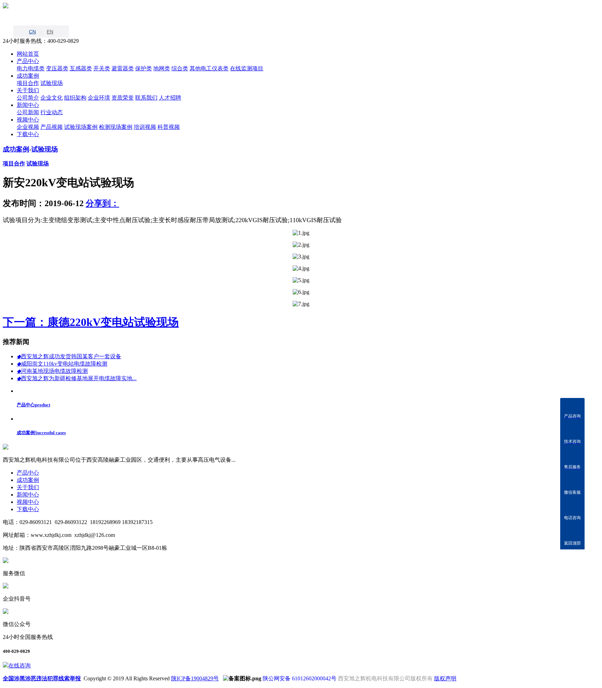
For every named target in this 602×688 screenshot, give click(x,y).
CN (32, 31)
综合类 (179, 68)
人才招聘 (170, 98)
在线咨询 (19, 666)
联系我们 (146, 98)
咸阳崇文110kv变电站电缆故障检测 (62, 364)
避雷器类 (122, 68)
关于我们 (28, 487)
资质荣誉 (122, 98)
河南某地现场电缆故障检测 (52, 371)
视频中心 (28, 502)
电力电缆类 (31, 68)
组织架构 (75, 98)
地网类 (161, 68)
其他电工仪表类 (209, 68)
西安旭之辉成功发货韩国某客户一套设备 (69, 356)
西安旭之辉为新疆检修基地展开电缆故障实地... (77, 378)
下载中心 (28, 509)
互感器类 (81, 68)
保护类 (143, 68)
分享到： (102, 203)
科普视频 (168, 127)
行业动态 (51, 112)
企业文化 (51, 98)
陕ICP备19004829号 (195, 678)
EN (50, 31)
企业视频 (28, 127)
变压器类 (57, 68)
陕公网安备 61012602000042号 (300, 678)
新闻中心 (28, 495)
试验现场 (51, 83)
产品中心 (28, 473)
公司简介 (28, 98)
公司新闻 (28, 112)
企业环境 (99, 98)
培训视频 (145, 127)
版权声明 (445, 678)
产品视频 (51, 127)
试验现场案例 (81, 127)
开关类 (101, 68)
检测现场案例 (115, 127)
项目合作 (28, 83)
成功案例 (16, 149)
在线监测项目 (246, 68)
